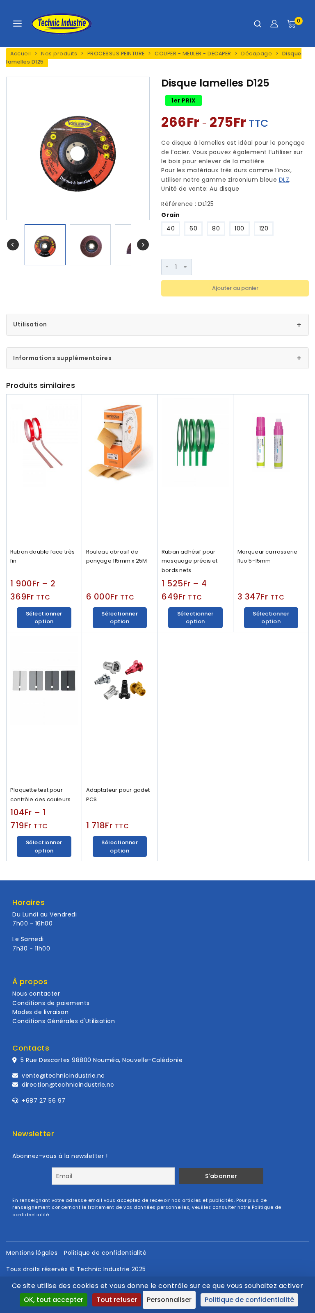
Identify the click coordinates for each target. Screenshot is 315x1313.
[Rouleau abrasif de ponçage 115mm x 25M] (120, 469)
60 (193, 228)
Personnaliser (169, 1299)
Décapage (256, 53)
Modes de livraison (40, 1012)
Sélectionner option (44, 618)
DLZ (284, 180)
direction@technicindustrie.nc (68, 1084)
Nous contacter (36, 993)
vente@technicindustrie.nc (63, 1075)
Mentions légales (31, 1253)
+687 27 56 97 (43, 1100)
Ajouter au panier (235, 288)
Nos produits (59, 53)
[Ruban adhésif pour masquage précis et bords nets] (195, 469)
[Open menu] (17, 23)
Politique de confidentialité (105, 1253)
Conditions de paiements (51, 1003)
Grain (170, 215)
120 (264, 228)
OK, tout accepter (53, 1299)
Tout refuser (116, 1299)
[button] (45, 244)
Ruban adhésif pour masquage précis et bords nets (190, 561)
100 (239, 228)
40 (171, 228)
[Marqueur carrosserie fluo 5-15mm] (271, 469)
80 (216, 228)
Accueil (20, 53)
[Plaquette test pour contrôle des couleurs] (44, 707)
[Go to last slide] (13, 245)
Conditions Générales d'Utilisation (63, 1021)
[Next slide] (143, 245)
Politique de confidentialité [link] (249, 1299)
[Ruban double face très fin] (44, 469)
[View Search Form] (257, 24)
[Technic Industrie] (61, 23)
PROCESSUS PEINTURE (116, 53)
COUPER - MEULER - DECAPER (193, 53)
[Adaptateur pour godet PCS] (120, 707)
